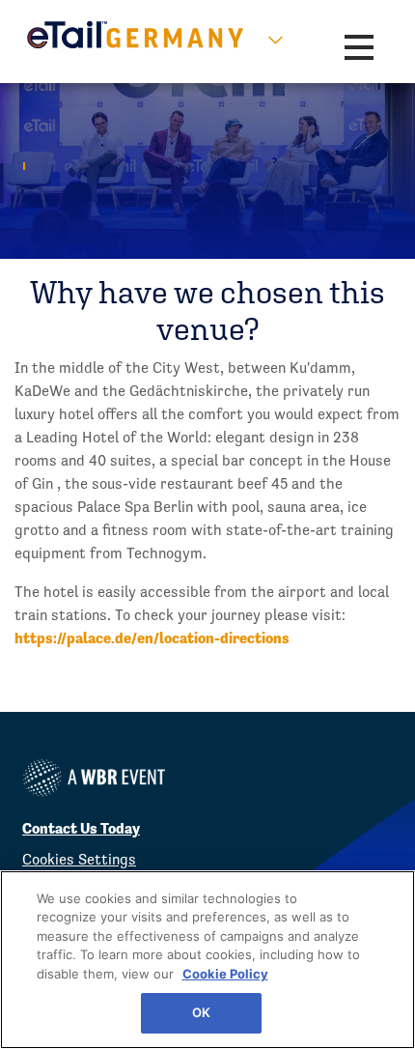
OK (201, 1012)
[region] (207, 959)
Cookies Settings (79, 859)
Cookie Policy (225, 973)
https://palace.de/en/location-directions (152, 638)
